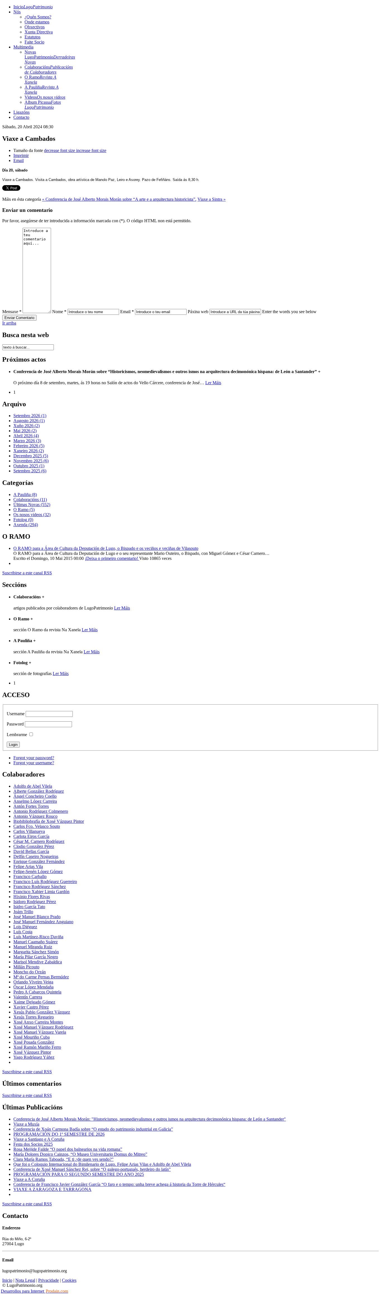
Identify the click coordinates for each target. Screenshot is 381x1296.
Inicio (33, 6)
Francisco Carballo (30, 876)
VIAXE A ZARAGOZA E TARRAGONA (52, 1189)
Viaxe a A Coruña (29, 1179)
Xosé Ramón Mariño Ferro (37, 1047)
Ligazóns (21, 112)
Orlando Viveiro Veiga (33, 982)
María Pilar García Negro (35, 956)
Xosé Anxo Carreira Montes (38, 1022)
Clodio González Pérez (33, 846)
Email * (127, 311)
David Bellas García (31, 851)
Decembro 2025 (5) (30, 455)
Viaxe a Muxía (26, 1124)
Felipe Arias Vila (28, 866)
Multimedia (23, 47)
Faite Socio (34, 42)
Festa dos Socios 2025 (33, 1144)
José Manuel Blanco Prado (37, 916)
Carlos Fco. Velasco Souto (36, 826)
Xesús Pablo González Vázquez (41, 1012)
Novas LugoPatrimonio (50, 57)
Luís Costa (22, 931)
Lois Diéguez (25, 926)
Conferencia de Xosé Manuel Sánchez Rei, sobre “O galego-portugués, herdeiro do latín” (92, 1169)
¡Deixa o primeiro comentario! (112, 558)
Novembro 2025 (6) (31, 460)
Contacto (21, 117)
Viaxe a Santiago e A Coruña (38, 1139)
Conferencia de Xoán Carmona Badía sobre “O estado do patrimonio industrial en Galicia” (93, 1129)
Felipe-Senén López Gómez (38, 871)
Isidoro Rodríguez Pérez (34, 901)
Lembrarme (17, 734)
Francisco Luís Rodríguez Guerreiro (45, 881)
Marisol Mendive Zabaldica (37, 961)
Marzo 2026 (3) (27, 440)
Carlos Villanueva (29, 831)
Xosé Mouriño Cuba (31, 1037)
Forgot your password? (33, 757)
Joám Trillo (23, 911)
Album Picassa (43, 105)
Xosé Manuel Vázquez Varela (39, 1032)
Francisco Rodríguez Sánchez (39, 886)
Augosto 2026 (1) (29, 420)
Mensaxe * (11, 311)
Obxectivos (35, 27)
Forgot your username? (33, 762)
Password (15, 724)
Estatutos (32, 37)
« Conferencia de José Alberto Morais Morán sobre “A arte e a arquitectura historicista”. (119, 199)
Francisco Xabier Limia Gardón (41, 891)
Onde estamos (37, 22)
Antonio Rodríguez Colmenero (40, 811)
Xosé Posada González (33, 1042)
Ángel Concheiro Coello (35, 796)
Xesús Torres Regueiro (33, 1017)
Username (16, 713)
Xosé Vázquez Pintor (32, 1052)
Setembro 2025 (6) (29, 470)
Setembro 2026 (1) (29, 415)
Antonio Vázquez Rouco (35, 816)
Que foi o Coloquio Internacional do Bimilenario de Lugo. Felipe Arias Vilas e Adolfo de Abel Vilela (102, 1164)
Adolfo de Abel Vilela (32, 786)
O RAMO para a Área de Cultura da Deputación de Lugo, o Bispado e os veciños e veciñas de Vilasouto (105, 548)
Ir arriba (9, 323)
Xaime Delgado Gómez (34, 1002)
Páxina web (198, 311)
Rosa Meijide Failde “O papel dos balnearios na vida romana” (67, 1149)
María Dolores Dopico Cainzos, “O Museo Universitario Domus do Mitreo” (80, 1154)
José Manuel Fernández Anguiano (43, 921)
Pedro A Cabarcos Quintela (37, 992)
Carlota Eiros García (31, 836)
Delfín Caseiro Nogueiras (35, 856)
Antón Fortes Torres (31, 806)
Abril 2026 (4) (26, 435)
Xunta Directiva (39, 32)
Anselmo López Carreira (35, 801)
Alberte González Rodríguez (38, 791)
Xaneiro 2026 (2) (28, 450)
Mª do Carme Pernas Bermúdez (41, 977)
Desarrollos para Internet (34, 1291)
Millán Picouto (26, 966)
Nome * (59, 311)
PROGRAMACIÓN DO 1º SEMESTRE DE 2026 (59, 1134)
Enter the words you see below (289, 311)
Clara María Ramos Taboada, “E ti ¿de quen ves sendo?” (63, 1159)
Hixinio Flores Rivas (31, 896)
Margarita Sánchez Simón (36, 951)
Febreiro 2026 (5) (28, 445)
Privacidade (48, 1280)
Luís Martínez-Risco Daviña (38, 936)
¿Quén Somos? (38, 16)
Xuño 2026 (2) (26, 425)
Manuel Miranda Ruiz (32, 946)
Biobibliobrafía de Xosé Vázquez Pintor (48, 821)
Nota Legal (25, 1280)
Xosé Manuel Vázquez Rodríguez (43, 1027)
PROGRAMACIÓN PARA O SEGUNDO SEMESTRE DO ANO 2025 (78, 1174)
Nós (17, 11)
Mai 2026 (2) (25, 430)
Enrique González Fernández (39, 861)
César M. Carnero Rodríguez (38, 841)
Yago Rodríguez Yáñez (33, 1057)
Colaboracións (49, 69)
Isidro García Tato (29, 906)
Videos (45, 97)
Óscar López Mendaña (33, 987)
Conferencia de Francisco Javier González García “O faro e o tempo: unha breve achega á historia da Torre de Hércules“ (119, 1184)
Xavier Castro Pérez (31, 1007)
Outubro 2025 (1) (28, 465)
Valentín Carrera (27, 997)
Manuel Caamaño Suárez (35, 941)
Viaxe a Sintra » (211, 199)
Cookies (69, 1280)
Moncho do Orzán (29, 971)
